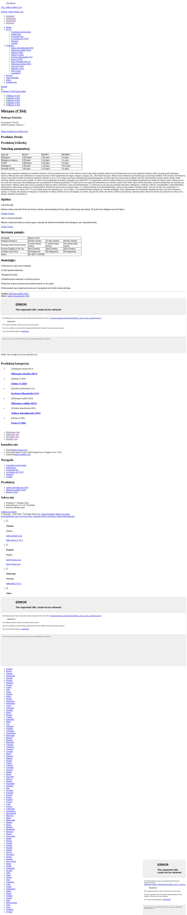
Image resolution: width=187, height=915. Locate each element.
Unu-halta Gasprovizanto (16, 465)
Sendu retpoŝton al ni (9, 131)
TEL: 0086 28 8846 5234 (11, 7)
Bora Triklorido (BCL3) (21, 62)
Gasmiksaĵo (16, 73)
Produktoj (10, 46)
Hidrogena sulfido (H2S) (21, 50)
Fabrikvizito (16, 34)
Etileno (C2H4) (17, 55)
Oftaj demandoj (12, 78)
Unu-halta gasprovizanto (21, 32)
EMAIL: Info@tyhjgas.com (12, 12)
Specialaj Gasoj (17, 66)
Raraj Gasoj (16, 71)
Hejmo (9, 27)
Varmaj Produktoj (48, 514)
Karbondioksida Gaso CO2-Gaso (14, 516)
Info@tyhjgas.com (19, 450)
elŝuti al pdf (23, 131)
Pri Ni (8, 29)
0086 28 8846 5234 (22, 454)
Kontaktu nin (11, 82)
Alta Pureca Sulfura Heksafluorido (61, 516)
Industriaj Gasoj (17, 68)
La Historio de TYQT (20, 39)
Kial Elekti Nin (17, 36)
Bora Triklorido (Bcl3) (37, 516)
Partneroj (14, 41)
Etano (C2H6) (17, 59)
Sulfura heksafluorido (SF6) (22, 48)
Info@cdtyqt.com (13, 564)
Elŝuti (8, 80)
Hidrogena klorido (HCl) (21, 64)
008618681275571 (13, 584)
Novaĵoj (9, 75)
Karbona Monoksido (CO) (22, 57)
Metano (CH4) (17, 52)
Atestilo (14, 43)
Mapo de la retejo (63, 514)
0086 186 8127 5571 (14, 540)
